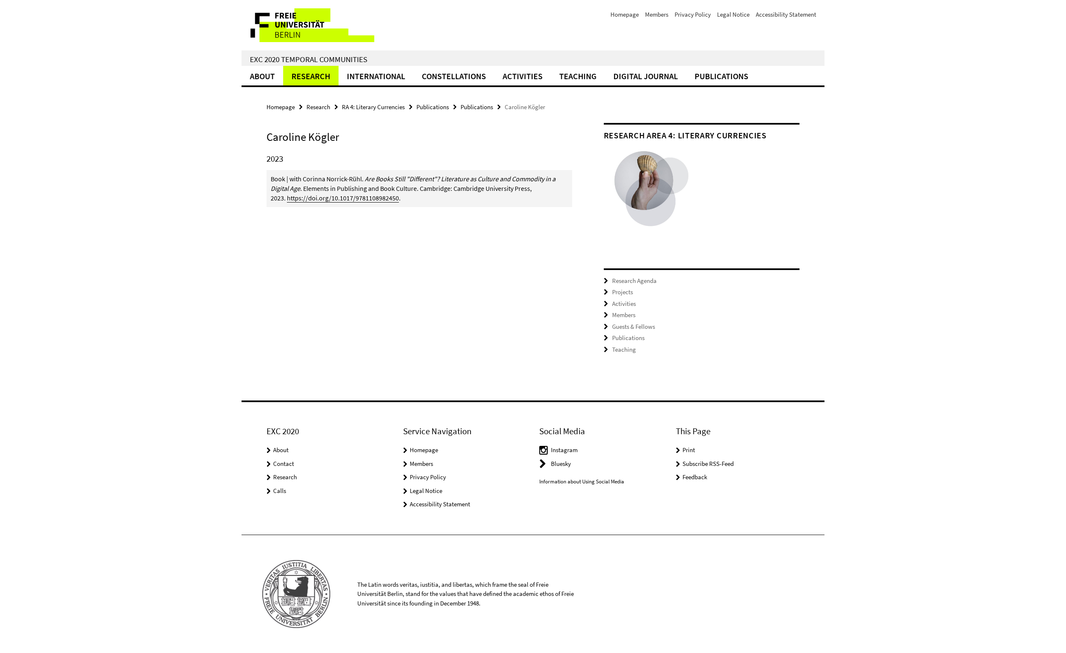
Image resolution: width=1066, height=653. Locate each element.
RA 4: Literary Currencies (373, 107)
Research (310, 76)
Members (656, 14)
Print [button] (688, 450)
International (376, 76)
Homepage (624, 14)
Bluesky (561, 464)
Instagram (564, 450)
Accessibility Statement (786, 14)
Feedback (694, 477)
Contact (283, 464)
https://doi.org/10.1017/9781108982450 (343, 198)
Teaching (578, 76)
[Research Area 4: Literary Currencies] (653, 194)
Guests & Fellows (633, 326)
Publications (721, 76)
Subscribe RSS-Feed (708, 464)
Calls (279, 491)
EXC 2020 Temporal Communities (308, 59)
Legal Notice (733, 14)
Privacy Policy (693, 14)
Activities (523, 76)
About (262, 76)
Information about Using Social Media (581, 481)
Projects (622, 292)
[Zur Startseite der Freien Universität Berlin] (311, 25)
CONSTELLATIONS (454, 76)
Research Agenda (634, 281)
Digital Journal (645, 76)
